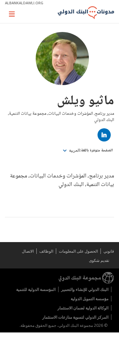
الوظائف (46, 251)
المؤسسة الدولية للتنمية (36, 289)
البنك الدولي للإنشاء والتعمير (84, 289)
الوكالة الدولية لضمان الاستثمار (83, 308)
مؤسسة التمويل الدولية (89, 298)
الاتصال (28, 251)
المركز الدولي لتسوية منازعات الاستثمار (75, 317)
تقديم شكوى (99, 260)
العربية (74, 150)
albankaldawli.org (24, 3)
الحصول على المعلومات (78, 251)
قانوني (108, 251)
